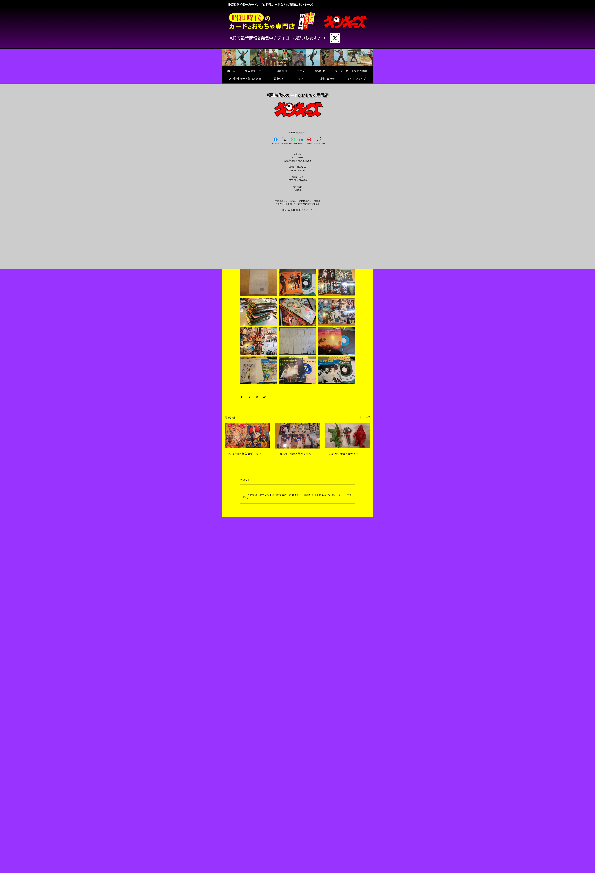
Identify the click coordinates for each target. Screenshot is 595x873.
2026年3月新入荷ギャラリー (347, 453)
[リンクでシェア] (264, 396)
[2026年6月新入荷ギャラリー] (297, 436)
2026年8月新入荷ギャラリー (246, 453)
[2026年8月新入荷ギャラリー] (247, 435)
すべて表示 (364, 417)
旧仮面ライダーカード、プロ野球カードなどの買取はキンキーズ (270, 4)
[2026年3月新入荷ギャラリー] (347, 435)
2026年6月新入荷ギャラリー (296, 453)
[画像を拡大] (258, 282)
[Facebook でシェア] (241, 396)
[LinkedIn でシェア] (256, 396)
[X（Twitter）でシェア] (249, 396)
